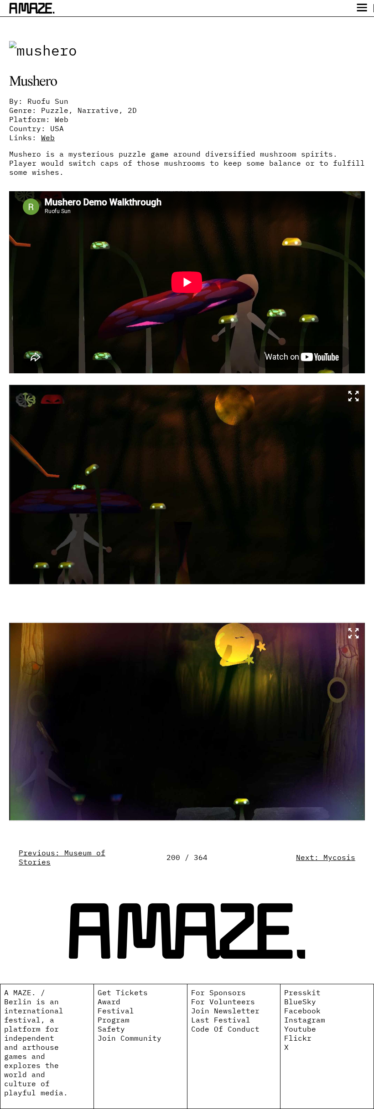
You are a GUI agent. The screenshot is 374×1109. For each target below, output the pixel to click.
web (48, 137)
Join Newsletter (225, 1010)
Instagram (304, 1019)
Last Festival (220, 1019)
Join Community (129, 1038)
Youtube (300, 1028)
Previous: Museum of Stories (62, 857)
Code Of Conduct (225, 1028)
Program (114, 1019)
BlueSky (300, 1001)
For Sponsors (218, 992)
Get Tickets (123, 992)
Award (109, 1001)
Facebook (302, 1010)
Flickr (298, 1038)
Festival (116, 1010)
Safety (111, 1028)
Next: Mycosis (325, 857)
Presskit (302, 992)
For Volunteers (223, 1001)
